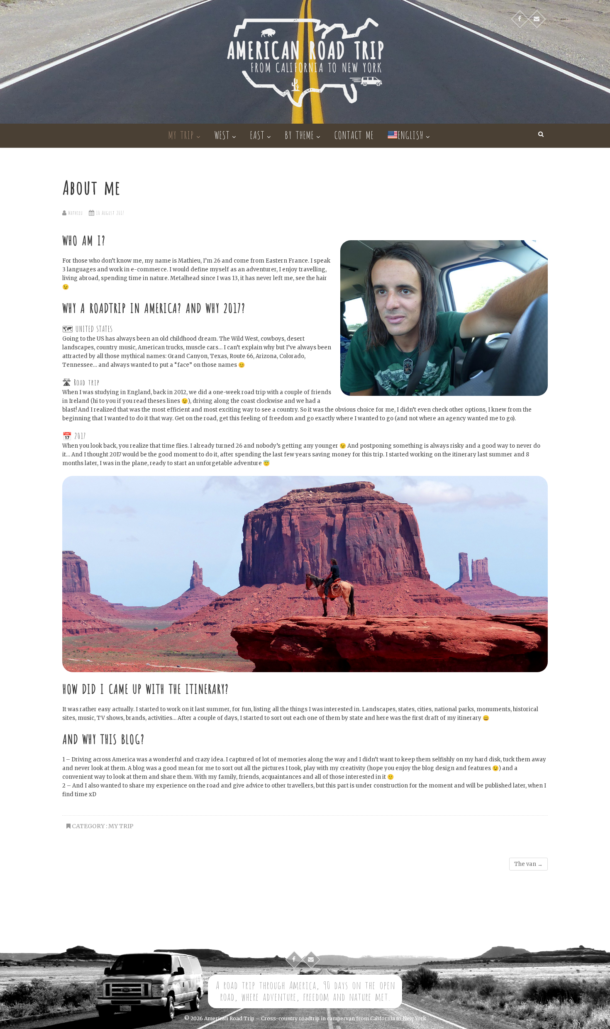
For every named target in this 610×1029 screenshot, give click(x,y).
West (221, 134)
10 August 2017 (109, 212)
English (410, 134)
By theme (299, 134)
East (257, 134)
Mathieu (74, 212)
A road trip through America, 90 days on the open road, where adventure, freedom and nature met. (305, 990)
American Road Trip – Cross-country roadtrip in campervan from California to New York (315, 1018)
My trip (181, 134)
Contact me (353, 134)
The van (528, 864)
